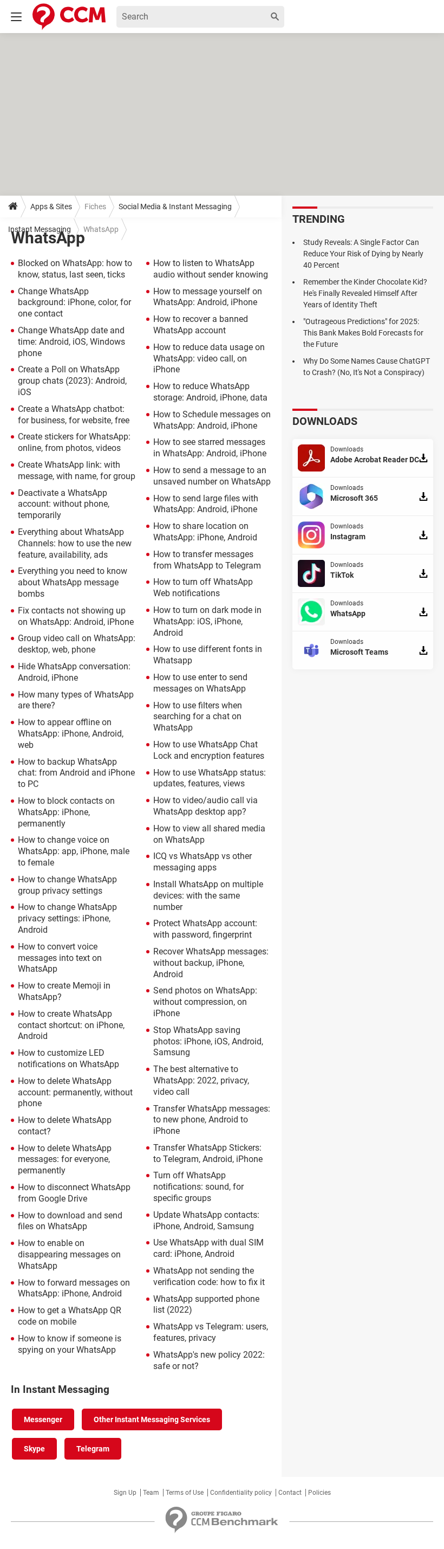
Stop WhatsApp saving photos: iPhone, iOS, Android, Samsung (208, 1041)
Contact (290, 1492)
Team (151, 1492)
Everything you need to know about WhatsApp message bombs (72, 582)
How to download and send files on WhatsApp (70, 1221)
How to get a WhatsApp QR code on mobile (69, 1316)
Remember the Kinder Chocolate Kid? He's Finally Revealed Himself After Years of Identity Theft (365, 293)
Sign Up (125, 1492)
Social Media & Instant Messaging (175, 206)
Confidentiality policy (241, 1492)
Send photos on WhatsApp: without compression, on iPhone (205, 1001)
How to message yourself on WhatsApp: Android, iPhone (207, 297)
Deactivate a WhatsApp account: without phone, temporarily (63, 504)
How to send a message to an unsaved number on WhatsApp (212, 476)
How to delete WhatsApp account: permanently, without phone (75, 1092)
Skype (34, 1448)
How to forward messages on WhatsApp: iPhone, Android (74, 1288)
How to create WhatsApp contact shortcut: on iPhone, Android (71, 1025)
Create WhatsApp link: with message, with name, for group (76, 470)
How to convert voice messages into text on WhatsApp (60, 957)
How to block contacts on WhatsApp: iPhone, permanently (66, 812)
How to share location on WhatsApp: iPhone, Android (205, 532)
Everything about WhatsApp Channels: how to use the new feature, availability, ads (75, 543)
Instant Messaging (39, 229)
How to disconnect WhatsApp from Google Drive (74, 1193)
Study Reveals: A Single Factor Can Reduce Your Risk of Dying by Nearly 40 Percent (363, 253)
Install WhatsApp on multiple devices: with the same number (208, 895)
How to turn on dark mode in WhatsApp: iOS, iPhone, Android (207, 621)
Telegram (92, 1448)
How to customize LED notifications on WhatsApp (68, 1058)
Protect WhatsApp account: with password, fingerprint (205, 929)
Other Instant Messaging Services (152, 1419)
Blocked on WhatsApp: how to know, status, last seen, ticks (75, 269)
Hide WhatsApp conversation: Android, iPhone (74, 672)
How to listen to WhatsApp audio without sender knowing (210, 269)
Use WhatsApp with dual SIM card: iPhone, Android (208, 1248)
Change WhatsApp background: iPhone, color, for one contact (74, 302)
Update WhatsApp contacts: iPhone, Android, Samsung (206, 1220)
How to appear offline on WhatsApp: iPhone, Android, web (70, 733)
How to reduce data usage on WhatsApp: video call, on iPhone (209, 358)
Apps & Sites (51, 206)
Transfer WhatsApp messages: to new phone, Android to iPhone (211, 1120)
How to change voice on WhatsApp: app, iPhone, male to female (73, 851)
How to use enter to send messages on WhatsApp (200, 683)
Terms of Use (185, 1492)
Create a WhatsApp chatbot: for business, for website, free (73, 414)
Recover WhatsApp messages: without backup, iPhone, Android (211, 962)
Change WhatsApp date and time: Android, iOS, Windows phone (71, 341)
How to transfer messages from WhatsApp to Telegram (207, 560)
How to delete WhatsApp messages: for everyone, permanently (65, 1159)
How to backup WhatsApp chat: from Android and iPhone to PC (76, 773)
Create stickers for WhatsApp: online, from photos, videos (74, 442)
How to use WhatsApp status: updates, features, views (209, 778)
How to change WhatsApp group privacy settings (67, 885)
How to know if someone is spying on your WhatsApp (69, 1344)
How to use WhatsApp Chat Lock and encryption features (208, 750)
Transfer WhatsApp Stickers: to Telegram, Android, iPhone (208, 1153)
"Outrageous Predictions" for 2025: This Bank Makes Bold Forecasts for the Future (363, 332)
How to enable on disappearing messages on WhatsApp (69, 1254)
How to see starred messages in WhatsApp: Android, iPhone (209, 448)
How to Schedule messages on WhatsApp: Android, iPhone (212, 420)
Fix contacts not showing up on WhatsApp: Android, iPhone (76, 616)
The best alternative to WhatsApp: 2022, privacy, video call (201, 1080)
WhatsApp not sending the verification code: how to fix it (209, 1276)
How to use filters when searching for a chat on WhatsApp (197, 716)
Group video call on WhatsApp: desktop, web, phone (76, 644)
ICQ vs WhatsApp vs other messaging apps (202, 862)
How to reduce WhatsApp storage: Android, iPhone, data (210, 392)
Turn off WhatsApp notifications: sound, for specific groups (198, 1186)
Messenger (43, 1419)
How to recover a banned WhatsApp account (200, 324)
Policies (319, 1492)
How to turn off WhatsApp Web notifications (203, 587)
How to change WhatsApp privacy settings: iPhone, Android (67, 918)
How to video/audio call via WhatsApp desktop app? (205, 806)
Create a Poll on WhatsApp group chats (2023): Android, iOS (72, 380)
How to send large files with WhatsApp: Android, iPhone (205, 504)
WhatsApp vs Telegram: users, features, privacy (210, 1332)
